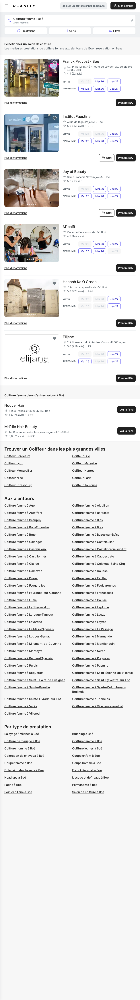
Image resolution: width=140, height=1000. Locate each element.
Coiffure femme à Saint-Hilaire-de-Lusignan (34, 680)
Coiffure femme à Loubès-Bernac (27, 636)
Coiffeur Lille (81, 456)
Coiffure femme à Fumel (20, 600)
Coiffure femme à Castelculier (93, 542)
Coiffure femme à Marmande (92, 636)
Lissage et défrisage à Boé (90, 777)
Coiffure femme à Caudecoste (93, 556)
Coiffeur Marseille (84, 463)
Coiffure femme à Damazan (23, 571)
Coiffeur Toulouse (84, 485)
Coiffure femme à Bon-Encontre (26, 527)
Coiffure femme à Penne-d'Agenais (28, 658)
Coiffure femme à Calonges (23, 542)
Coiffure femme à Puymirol (90, 665)
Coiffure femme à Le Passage (92, 629)
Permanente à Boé (84, 785)
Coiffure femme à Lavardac (23, 622)
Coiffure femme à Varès (20, 706)
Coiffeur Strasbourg (18, 485)
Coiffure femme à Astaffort (23, 513)
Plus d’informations (15, 102)
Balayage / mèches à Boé (21, 734)
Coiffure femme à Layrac (89, 622)
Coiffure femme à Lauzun (89, 614)
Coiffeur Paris (81, 478)
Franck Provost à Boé (87, 770)
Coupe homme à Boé (86, 763)
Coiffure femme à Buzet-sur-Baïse (95, 534)
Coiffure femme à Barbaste (90, 513)
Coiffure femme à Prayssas (91, 658)
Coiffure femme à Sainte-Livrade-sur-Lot (32, 699)
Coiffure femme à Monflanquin (93, 643)
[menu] (6, 6)
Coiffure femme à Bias (87, 520)
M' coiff (69, 227)
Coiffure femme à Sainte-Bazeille (27, 687)
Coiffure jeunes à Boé (87, 748)
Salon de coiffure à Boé (88, 792)
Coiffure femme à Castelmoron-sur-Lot (99, 549)
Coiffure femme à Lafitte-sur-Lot (27, 607)
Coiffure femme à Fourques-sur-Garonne (32, 593)
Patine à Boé (13, 785)
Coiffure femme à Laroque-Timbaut (28, 614)
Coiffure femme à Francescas (92, 593)
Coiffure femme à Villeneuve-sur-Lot (97, 706)
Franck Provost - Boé (81, 61)
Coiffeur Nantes (83, 470)
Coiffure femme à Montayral (23, 651)
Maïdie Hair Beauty (20, 427)
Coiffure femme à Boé (87, 741)
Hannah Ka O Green (80, 282)
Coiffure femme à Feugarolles (24, 585)
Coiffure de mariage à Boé (22, 741)
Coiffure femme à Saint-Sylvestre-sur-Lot (101, 680)
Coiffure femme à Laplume (90, 607)
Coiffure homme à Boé (19, 748)
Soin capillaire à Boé (18, 792)
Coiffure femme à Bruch (20, 534)
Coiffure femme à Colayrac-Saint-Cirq (98, 563)
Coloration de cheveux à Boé (24, 755)
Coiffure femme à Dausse (90, 571)
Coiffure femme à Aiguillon (90, 505)
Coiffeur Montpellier (18, 470)
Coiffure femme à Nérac (88, 651)
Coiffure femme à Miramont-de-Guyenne (32, 643)
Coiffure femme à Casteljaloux (25, 549)
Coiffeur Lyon (13, 463)
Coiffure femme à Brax (87, 527)
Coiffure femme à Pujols (21, 665)
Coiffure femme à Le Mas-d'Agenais (29, 629)
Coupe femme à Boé (18, 763)
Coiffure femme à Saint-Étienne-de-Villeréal (102, 673)
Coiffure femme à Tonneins (91, 699)
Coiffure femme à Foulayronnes (94, 585)
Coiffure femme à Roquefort (23, 673)
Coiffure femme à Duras (21, 578)
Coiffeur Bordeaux (17, 456)
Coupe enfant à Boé (86, 755)
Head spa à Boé (15, 777)
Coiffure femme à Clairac (21, 563)
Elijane (68, 337)
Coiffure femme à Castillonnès (25, 556)
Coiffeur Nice (13, 478)
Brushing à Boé (82, 734)
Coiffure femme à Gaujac (89, 600)
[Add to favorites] (54, 63)
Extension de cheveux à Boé (24, 770)
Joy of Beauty (74, 171)
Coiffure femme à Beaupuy (22, 520)
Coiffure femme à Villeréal (22, 713)
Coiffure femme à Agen (20, 505)
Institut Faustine (77, 116)
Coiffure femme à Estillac (89, 578)
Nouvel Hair (14, 405)
